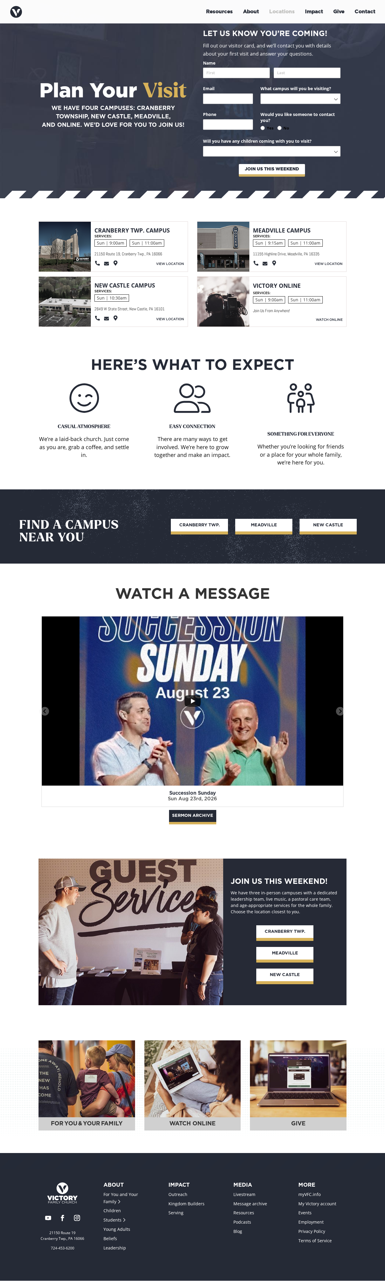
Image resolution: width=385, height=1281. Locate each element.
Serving (175, 1213)
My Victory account (317, 1203)
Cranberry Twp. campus (132, 230)
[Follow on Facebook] (63, 1218)
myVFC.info (309, 1194)
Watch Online (329, 319)
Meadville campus (281, 230)
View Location (170, 264)
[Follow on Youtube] (48, 1218)
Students (113, 1220)
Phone (220, 114)
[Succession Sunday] (192, 701)
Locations (282, 12)
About (251, 12)
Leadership (114, 1248)
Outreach (177, 1194)
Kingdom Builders (186, 1203)
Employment (311, 1222)
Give (338, 12)
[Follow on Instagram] (77, 1218)
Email (219, 88)
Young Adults (116, 1229)
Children (112, 1211)
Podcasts (242, 1222)
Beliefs (110, 1238)
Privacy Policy (311, 1231)
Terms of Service (315, 1240)
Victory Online (277, 286)
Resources (219, 12)
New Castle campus (124, 285)
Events (305, 1213)
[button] (45, 711)
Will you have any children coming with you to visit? (267, 141)
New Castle (328, 525)
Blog (237, 1231)
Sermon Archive (192, 816)
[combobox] (300, 98)
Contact (365, 12)
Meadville (264, 525)
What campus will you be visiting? (300, 88)
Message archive (250, 1203)
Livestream (244, 1194)
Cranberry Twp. (199, 525)
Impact (314, 12)
